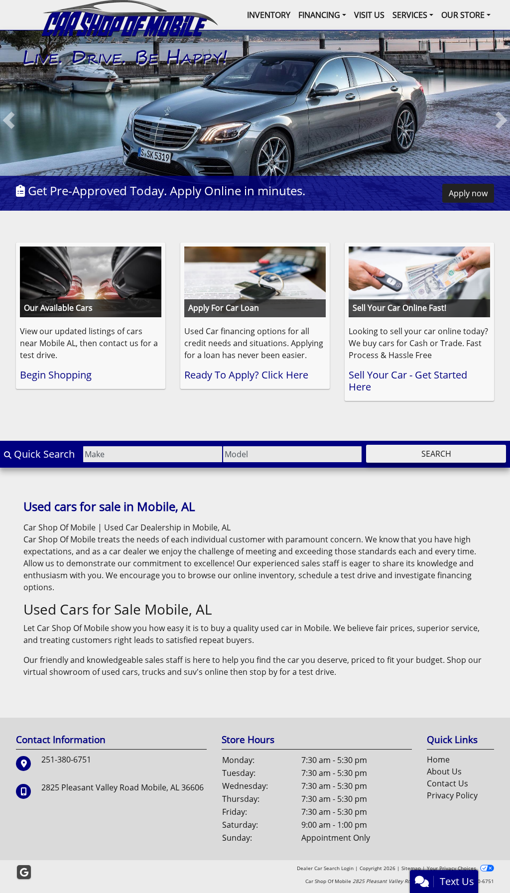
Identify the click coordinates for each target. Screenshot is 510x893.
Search (436, 454)
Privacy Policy (452, 795)
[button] (8, 120)
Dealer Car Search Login (325, 868)
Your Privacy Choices (452, 868)
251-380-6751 (66, 760)
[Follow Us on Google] (24, 873)
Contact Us (447, 783)
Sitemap (411, 868)
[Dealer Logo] (125, 32)
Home (438, 760)
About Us (444, 771)
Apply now (468, 193)
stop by (263, 672)
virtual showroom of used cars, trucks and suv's (113, 672)
